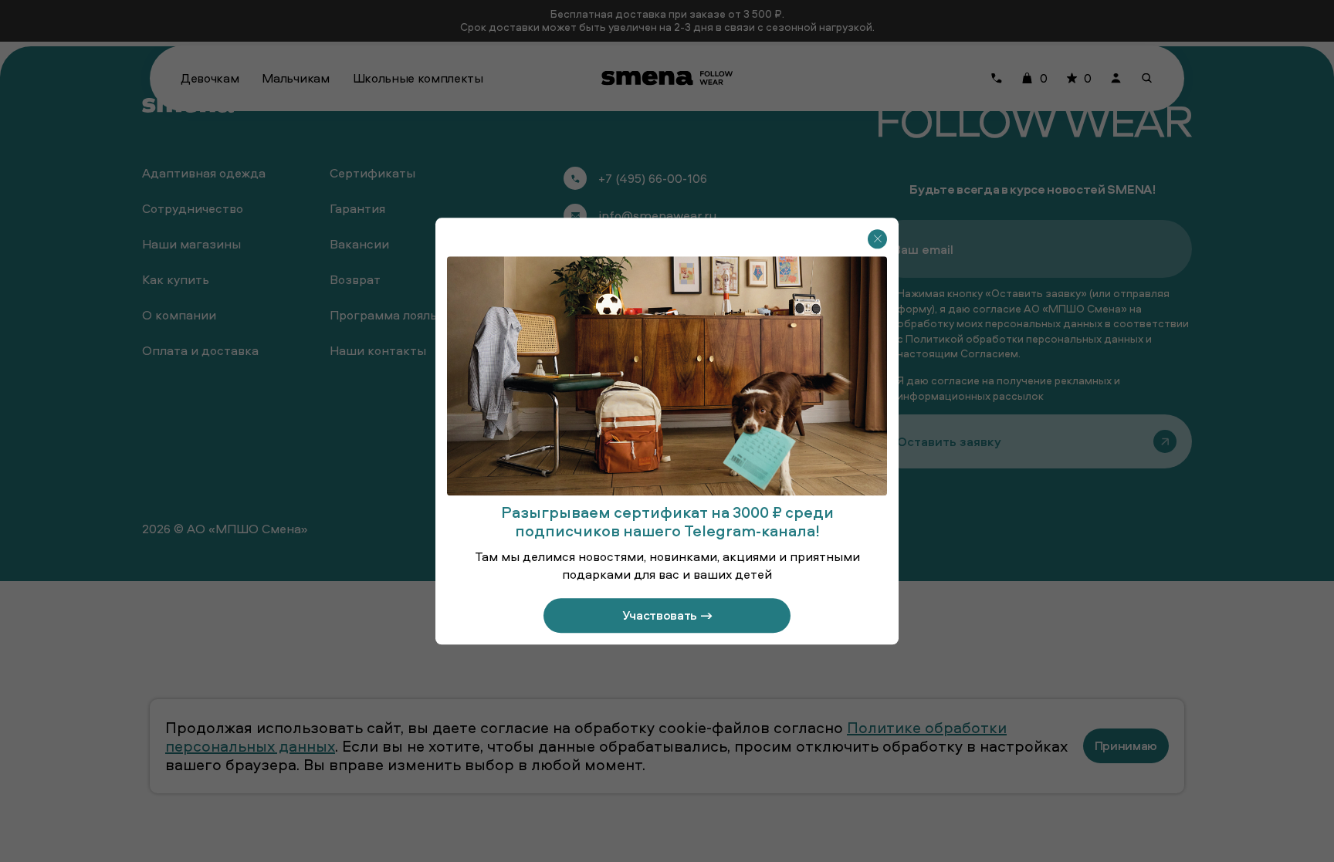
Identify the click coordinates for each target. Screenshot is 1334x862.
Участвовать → (667, 615)
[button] (877, 238)
